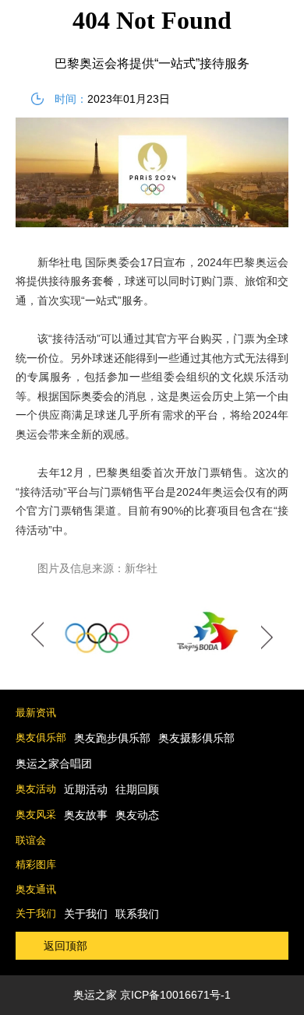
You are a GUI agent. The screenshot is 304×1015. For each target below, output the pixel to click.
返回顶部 (65, 945)
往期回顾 (137, 789)
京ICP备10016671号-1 (175, 995)
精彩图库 (36, 864)
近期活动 (86, 789)
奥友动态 (137, 815)
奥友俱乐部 (41, 737)
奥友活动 (36, 789)
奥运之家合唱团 (54, 763)
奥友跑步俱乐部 (112, 738)
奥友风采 (36, 814)
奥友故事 (86, 815)
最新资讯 (36, 712)
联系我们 (137, 914)
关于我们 (36, 913)
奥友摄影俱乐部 (196, 738)
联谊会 (31, 840)
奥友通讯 (36, 889)
